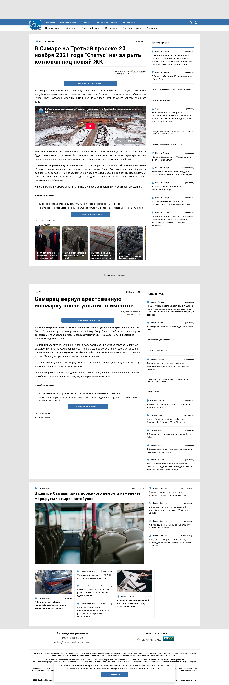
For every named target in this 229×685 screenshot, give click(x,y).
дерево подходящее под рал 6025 (167, 144)
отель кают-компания (45, 221)
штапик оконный (155, 392)
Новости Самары (46, 41)
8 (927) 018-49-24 (71, 638)
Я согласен (114, 674)
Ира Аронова (122, 71)
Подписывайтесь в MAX (90, 83)
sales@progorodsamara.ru (71, 642)
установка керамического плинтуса (168, 89)
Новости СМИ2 (42, 225)
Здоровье (159, 109)
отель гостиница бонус (45, 413)
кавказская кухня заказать (159, 340)
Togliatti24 (63, 338)
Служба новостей (130, 311)
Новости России (162, 212)
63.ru (37, 101)
